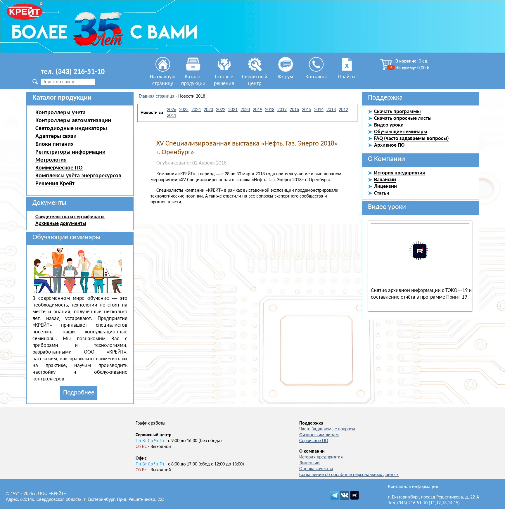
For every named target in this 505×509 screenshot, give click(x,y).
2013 (331, 110)
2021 (233, 110)
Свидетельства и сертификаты (70, 217)
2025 (183, 110)
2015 (306, 110)
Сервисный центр (254, 80)
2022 (220, 110)
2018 (269, 110)
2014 (319, 110)
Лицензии (309, 463)
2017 (282, 110)
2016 (294, 110)
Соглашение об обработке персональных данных (349, 474)
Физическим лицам (319, 435)
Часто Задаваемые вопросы (327, 429)
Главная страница (156, 96)
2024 (196, 110)
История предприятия (321, 457)
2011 (171, 115)
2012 (343, 110)
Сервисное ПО (313, 441)
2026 (171, 110)
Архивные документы (60, 223)
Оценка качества (316, 469)
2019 (257, 110)
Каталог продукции (193, 80)
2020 (245, 110)
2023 (208, 110)
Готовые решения (224, 80)
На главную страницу (162, 80)
